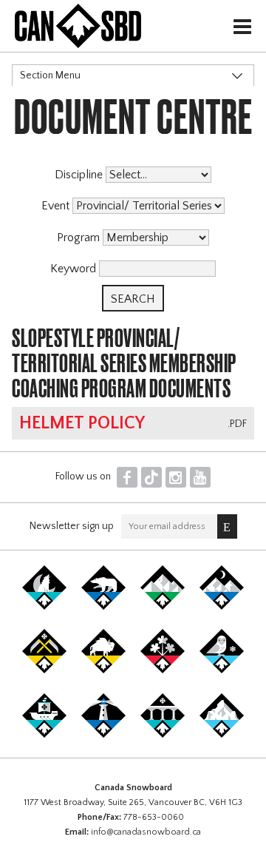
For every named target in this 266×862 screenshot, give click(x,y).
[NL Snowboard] (222, 735)
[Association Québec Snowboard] (222, 670)
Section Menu (50, 75)
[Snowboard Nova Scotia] (103, 735)
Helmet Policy (82, 423)
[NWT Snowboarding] (103, 607)
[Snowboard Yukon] (44, 607)
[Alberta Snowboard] (222, 607)
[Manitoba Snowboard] (103, 670)
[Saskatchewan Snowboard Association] (44, 670)
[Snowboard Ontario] (162, 670)
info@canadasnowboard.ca (146, 832)
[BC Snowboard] (162, 607)
